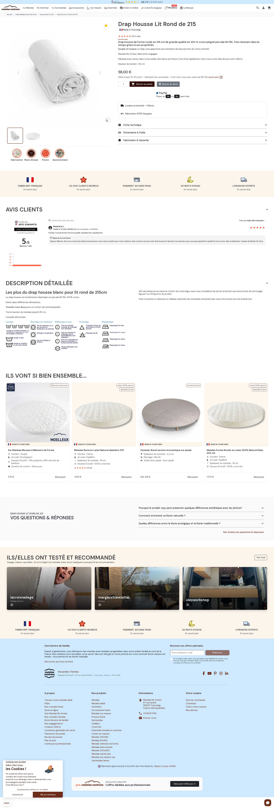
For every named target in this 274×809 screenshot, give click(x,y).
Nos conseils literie (54, 706)
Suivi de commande (195, 700)
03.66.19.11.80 (150, 713)
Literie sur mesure (100, 733)
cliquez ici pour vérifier (165, 766)
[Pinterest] (215, 673)
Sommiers (96, 706)
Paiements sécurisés (55, 733)
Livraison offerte (53, 727)
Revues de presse (53, 737)
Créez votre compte (196, 706)
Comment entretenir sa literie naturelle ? (162, 515)
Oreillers (96, 723)
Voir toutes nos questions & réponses (243, 532)
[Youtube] (209, 673)
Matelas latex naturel (102, 747)
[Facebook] (204, 673)
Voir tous (260, 557)
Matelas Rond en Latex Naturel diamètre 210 (99, 450)
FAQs (47, 703)
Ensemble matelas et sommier (107, 730)
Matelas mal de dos (101, 753)
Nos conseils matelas (55, 716)
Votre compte (193, 693)
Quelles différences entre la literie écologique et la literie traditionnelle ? (179, 523)
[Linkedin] (226, 673)
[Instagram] (221, 673)
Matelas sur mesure (101, 713)
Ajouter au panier (142, 84)
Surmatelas (97, 720)
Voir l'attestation (26, 229)
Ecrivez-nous (149, 718)
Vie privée (63, 671)
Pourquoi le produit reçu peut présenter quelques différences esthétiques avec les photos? (190, 507)
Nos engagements (54, 723)
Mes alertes (192, 710)
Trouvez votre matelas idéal (58, 700)
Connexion (191, 703)
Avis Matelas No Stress (56, 713)
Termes (74, 671)
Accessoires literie (101, 710)
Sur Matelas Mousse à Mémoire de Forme (31, 450)
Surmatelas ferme (100, 760)
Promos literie (98, 716)
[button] (258, 7)
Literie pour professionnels (58, 743)
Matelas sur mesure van (103, 757)
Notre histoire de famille (56, 720)
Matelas (95, 700)
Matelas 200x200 (101, 750)
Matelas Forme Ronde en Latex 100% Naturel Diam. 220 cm (235, 451)
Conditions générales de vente (60, 730)
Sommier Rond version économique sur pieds (166, 450)
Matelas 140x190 (100, 737)
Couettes (96, 727)
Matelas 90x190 (99, 740)
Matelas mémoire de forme (105, 743)
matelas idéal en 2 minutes (140, 1)
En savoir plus (214, 77)
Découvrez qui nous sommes (59, 661)
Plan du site (50, 740)
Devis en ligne (51, 710)
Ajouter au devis (168, 84)
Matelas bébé (98, 703)
